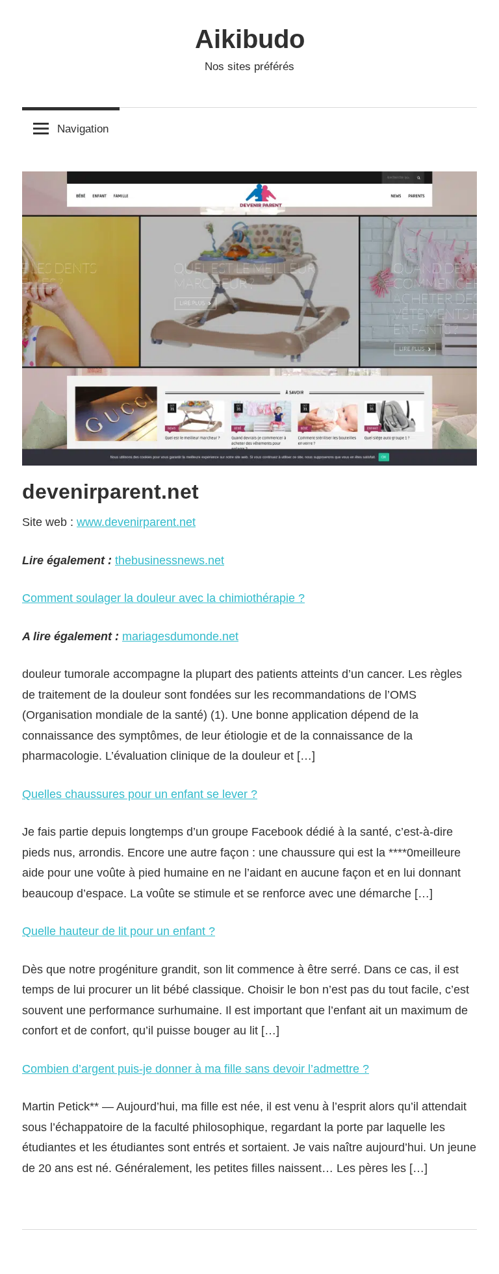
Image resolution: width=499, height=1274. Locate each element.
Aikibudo (250, 39)
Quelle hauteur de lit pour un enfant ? (118, 931)
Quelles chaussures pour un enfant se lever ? (139, 794)
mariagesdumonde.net (180, 636)
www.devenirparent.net (136, 522)
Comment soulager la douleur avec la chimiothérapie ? (163, 598)
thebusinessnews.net (169, 560)
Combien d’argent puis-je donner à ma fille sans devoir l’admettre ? (195, 1068)
